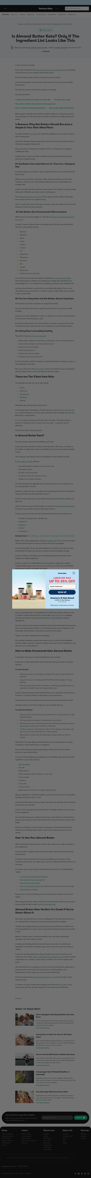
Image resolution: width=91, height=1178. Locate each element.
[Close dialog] (73, 573)
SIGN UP (62, 592)
